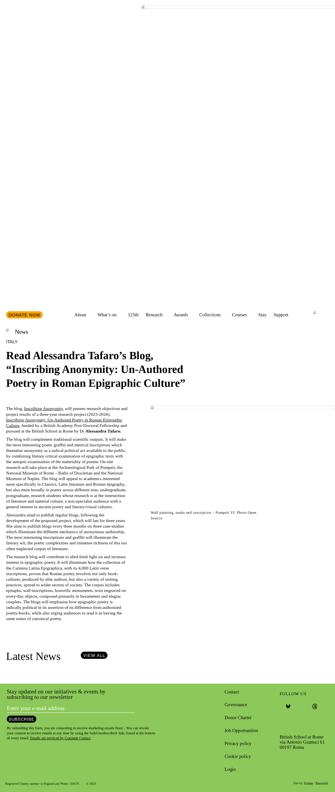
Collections (210, 314)
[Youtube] (301, 706)
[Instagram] (295, 706)
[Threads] (315, 706)
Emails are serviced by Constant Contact (60, 738)
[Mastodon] (308, 706)
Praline (308, 783)
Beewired (322, 783)
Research (154, 314)
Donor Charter (238, 717)
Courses (239, 314)
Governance (236, 704)
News (21, 331)
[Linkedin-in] (321, 706)
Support (281, 314)
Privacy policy (238, 743)
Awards (181, 314)
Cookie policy (238, 756)
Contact (232, 691)
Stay (262, 314)
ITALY (12, 341)
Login (230, 769)
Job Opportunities (241, 730)
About (80, 314)
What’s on (107, 314)
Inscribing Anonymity (43, 408)
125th (133, 314)
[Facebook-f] (281, 706)
